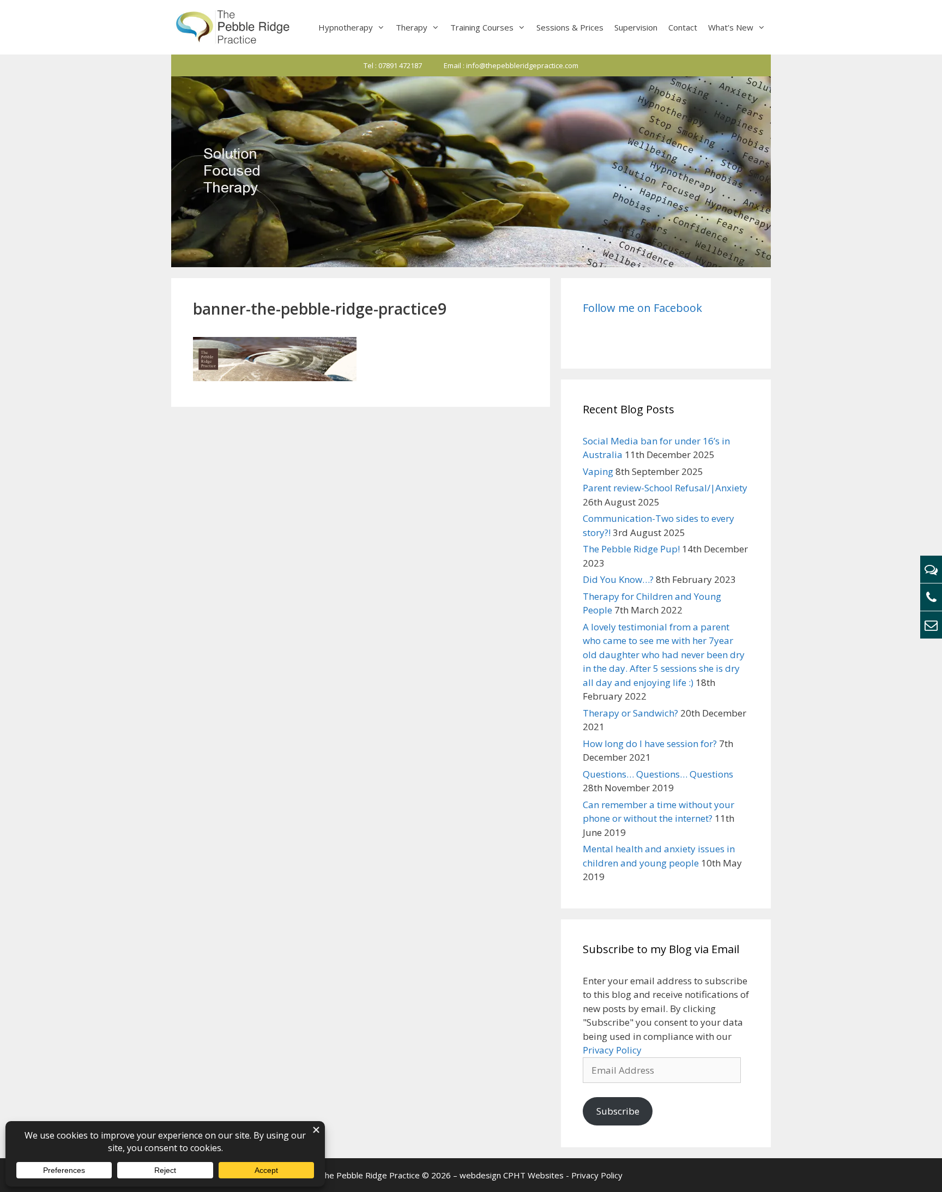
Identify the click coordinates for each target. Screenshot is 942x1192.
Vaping (598, 471)
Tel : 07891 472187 (393, 65)
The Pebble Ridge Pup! (631, 549)
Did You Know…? (618, 579)
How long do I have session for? (650, 743)
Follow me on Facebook (642, 307)
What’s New (730, 27)
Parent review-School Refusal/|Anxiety (665, 487)
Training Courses (482, 27)
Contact (682, 27)
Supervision (635, 27)
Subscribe (617, 1111)
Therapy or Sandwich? (630, 713)
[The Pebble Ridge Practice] (232, 27)
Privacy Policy (612, 1050)
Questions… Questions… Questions (658, 774)
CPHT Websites (533, 1175)
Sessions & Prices (569, 27)
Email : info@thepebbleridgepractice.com (511, 65)
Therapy (411, 27)
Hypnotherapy (345, 27)
